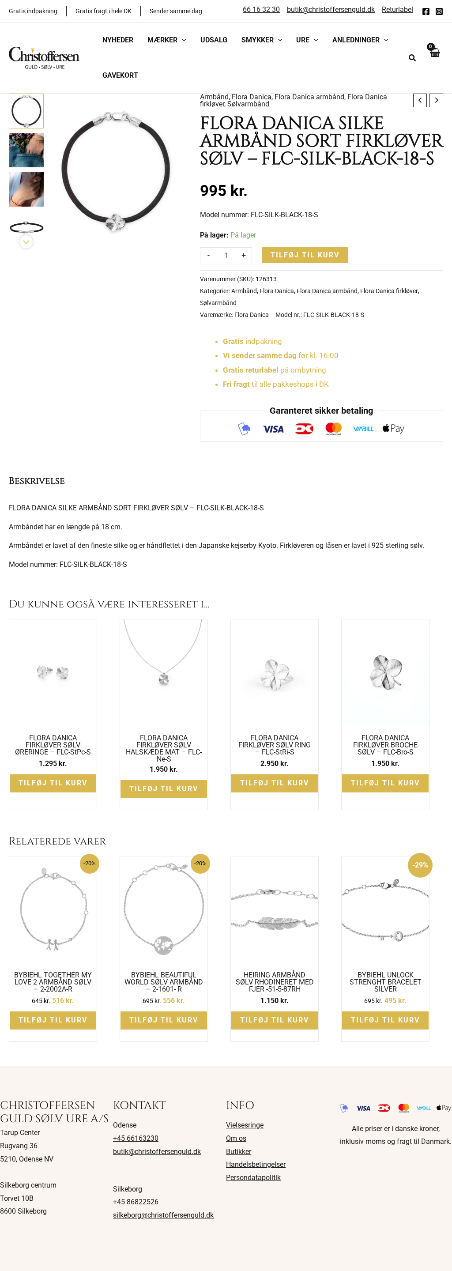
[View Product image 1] (26, 111)
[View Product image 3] (26, 189)
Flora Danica (251, 97)
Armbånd (214, 97)
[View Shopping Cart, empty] (434, 57)
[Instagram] (439, 11)
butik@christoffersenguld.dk (157, 1151)
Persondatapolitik (253, 1177)
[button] (181, 40)
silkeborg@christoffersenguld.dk (163, 1215)
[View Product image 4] (26, 228)
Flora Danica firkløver (389, 291)
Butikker (238, 1151)
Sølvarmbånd (248, 104)
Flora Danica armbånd (309, 97)
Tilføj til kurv (305, 255)
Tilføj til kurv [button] (53, 783)
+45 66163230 (135, 1138)
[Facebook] (426, 11)
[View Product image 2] (26, 150)
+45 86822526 (135, 1202)
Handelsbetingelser (256, 1164)
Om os (236, 1138)
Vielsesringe (245, 1125)
